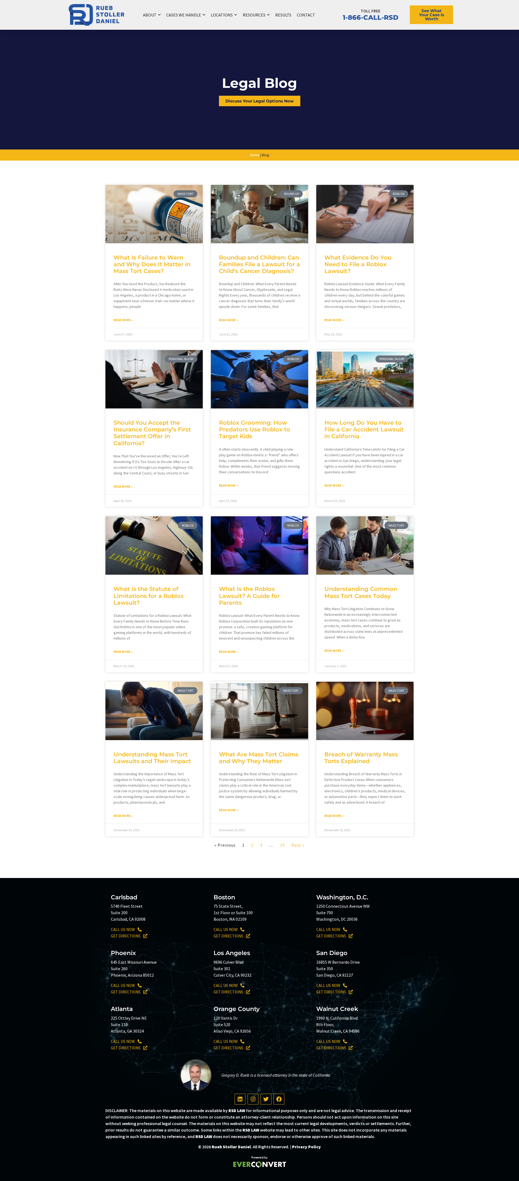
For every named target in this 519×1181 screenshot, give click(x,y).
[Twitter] (266, 1099)
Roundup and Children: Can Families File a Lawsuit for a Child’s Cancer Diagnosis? (259, 264)
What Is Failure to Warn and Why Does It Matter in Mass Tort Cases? (152, 264)
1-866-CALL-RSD (370, 17)
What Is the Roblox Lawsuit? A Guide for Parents (249, 595)
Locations (222, 15)
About (150, 15)
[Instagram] (253, 1099)
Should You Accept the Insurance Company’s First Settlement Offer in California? (152, 433)
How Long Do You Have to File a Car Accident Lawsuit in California (364, 429)
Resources (254, 15)
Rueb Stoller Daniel (231, 1146)
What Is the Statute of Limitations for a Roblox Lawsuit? (149, 595)
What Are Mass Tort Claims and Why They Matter (258, 757)
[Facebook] (279, 1099)
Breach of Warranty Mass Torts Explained (361, 757)
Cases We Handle (183, 15)
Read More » (123, 320)
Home (255, 154)
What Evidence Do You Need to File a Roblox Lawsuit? (357, 264)
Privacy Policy (306, 1146)
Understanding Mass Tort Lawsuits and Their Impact (152, 757)
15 (282, 845)
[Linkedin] (240, 1099)
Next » (298, 845)
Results (283, 15)
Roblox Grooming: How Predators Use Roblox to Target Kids (254, 429)
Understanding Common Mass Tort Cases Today (360, 592)
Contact (306, 15)
